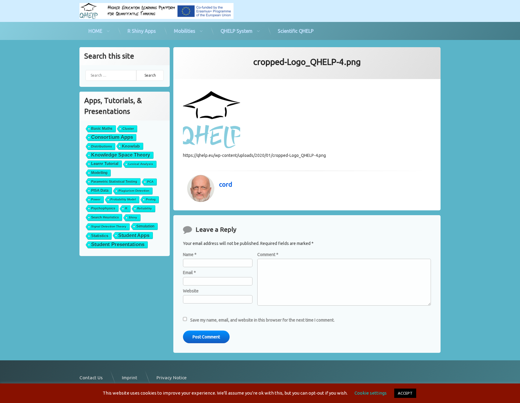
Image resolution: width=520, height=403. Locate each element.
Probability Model (123, 199)
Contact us (91, 377)
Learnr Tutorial (105, 163)
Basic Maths (102, 129)
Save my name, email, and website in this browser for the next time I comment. (262, 320)
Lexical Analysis (140, 164)
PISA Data (100, 190)
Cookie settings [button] (370, 392)
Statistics (99, 236)
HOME (95, 31)
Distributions (101, 146)
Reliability (144, 208)
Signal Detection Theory (108, 226)
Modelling (99, 173)
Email (189, 272)
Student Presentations (117, 244)
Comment (267, 254)
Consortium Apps (112, 137)
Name (190, 254)
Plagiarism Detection (134, 190)
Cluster (128, 128)
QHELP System (236, 31)
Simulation (145, 226)
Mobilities (184, 31)
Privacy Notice (171, 377)
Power (96, 199)
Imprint (129, 377)
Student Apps (134, 235)
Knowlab (131, 146)
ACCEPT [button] (405, 393)
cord (225, 184)
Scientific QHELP (296, 31)
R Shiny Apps (142, 31)
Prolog (151, 199)
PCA (150, 181)
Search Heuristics (105, 217)
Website (191, 291)
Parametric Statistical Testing (114, 181)
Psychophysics (103, 208)
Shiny (133, 217)
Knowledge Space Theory (120, 154)
